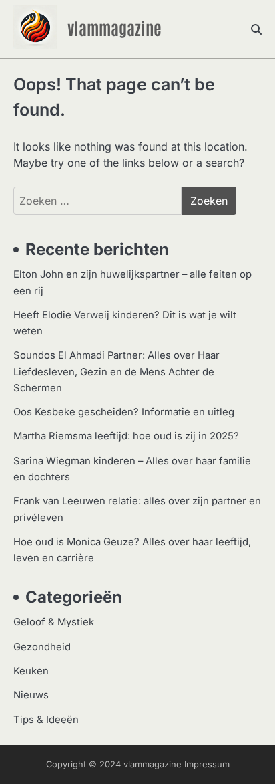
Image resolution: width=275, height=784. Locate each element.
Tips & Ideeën (46, 720)
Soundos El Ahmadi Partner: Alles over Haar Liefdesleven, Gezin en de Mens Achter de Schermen (116, 371)
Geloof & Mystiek (53, 622)
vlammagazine (114, 27)
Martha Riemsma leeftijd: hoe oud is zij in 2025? (126, 436)
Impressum (207, 764)
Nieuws (31, 695)
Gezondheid (42, 647)
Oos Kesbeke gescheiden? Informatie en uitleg (123, 412)
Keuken (31, 671)
